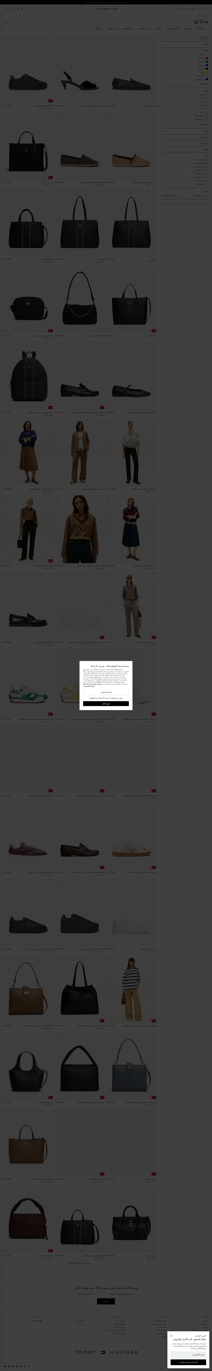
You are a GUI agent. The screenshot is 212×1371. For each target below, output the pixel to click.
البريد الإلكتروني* (198, 1354)
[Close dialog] (171, 1336)
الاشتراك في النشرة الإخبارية (188, 1362)
